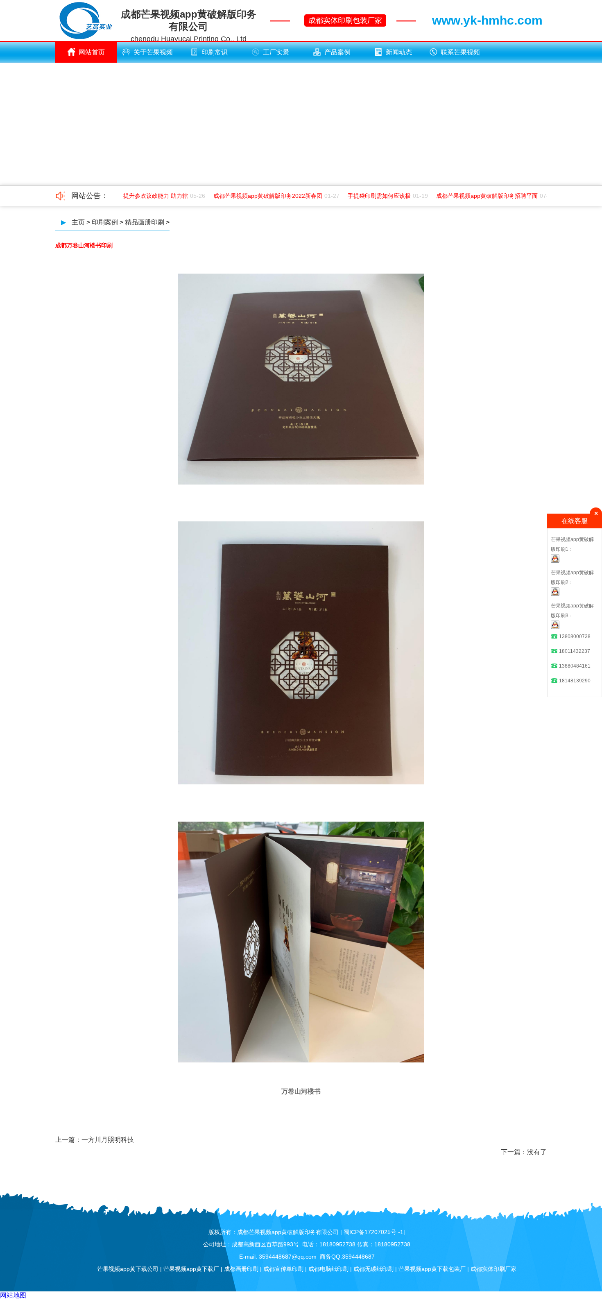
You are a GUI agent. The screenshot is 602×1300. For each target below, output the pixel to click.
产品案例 (337, 52)
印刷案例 (105, 222)
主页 (78, 222)
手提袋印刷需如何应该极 (369, 196)
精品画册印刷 (144, 222)
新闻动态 (399, 52)
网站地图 (13, 1295)
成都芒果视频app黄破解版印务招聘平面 (476, 196)
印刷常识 (214, 52)
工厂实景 (276, 52)
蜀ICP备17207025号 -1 (373, 1232)
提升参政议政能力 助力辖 (145, 196)
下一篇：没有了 (524, 1151)
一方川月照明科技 (107, 1139)
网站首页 (92, 52)
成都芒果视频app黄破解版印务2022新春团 (257, 196)
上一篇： (68, 1139)
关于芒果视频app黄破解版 (151, 56)
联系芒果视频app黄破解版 (458, 56)
